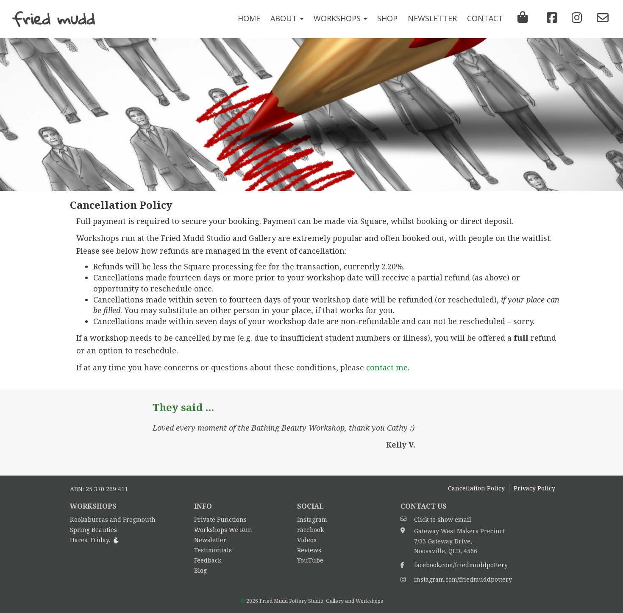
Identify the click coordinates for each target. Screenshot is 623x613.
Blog (200, 570)
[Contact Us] (600, 18)
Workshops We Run (223, 530)
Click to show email (442, 519)
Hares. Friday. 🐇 (94, 540)
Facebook (310, 530)
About (284, 18)
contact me (387, 367)
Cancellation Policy (476, 488)
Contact (485, 18)
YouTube (310, 560)
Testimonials (213, 550)
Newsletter (432, 18)
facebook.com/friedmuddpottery (461, 565)
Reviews (309, 550)
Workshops (338, 18)
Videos (307, 540)
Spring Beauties (93, 530)
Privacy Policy (534, 488)
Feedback (207, 560)
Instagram (312, 519)
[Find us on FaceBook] (549, 18)
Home (249, 18)
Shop (387, 18)
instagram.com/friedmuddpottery (463, 579)
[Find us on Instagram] (574, 18)
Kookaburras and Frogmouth (113, 519)
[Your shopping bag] (522, 19)
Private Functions (220, 519)
